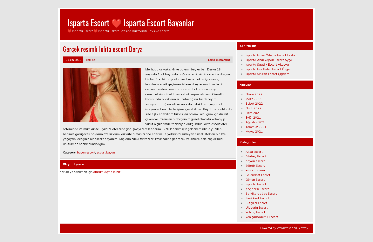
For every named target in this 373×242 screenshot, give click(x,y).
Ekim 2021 (253, 113)
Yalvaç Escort (255, 212)
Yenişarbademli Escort (262, 217)
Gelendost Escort (258, 175)
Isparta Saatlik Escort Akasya (267, 64)
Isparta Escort (256, 184)
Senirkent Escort (257, 198)
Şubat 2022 (254, 103)
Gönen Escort (255, 179)
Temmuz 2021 (256, 127)
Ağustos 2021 (256, 122)
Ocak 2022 (253, 108)
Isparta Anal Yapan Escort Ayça (269, 60)
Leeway (303, 228)
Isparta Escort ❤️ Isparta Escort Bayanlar (131, 22)
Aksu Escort (254, 152)
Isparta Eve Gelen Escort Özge (268, 69)
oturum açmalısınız (106, 172)
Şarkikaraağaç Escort (261, 193)
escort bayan (106, 152)
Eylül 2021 (253, 117)
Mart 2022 (253, 99)
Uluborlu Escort (257, 207)
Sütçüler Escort (256, 203)
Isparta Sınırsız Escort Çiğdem (267, 74)
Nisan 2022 (254, 94)
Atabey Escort (256, 156)
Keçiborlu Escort (257, 189)
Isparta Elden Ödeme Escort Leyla (270, 55)
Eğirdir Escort (255, 165)
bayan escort (86, 152)
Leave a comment (219, 59)
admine (90, 59)
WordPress (284, 228)
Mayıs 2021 (254, 131)
